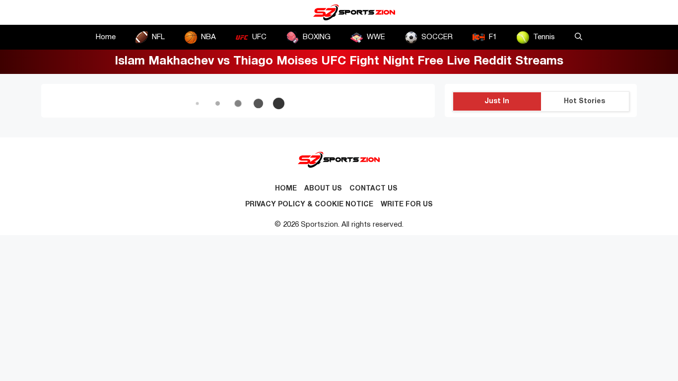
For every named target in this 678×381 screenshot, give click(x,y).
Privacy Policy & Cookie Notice (309, 204)
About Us (323, 189)
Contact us (373, 189)
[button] (578, 37)
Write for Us (407, 204)
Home (106, 37)
